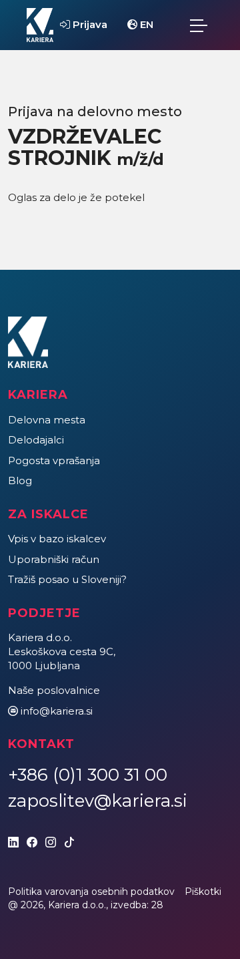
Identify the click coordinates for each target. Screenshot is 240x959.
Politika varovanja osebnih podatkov (91, 892)
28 (157, 905)
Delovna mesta (46, 419)
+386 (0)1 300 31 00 (87, 774)
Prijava (88, 24)
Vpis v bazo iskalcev (57, 538)
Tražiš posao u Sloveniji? (67, 579)
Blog (20, 480)
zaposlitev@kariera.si (97, 800)
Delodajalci (36, 439)
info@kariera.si (57, 711)
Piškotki (203, 892)
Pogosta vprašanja (54, 460)
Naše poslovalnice (54, 690)
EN (145, 24)
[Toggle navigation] (198, 25)
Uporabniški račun (53, 559)
